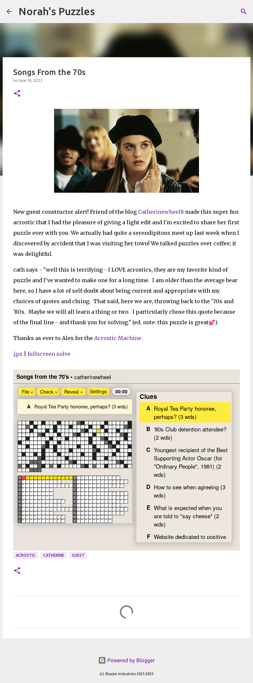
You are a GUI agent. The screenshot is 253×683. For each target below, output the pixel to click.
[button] (17, 93)
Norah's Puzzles (56, 11)
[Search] (104, 11)
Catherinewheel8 (161, 211)
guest (78, 555)
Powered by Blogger (130, 660)
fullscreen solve (49, 354)
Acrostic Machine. (118, 338)
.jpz (17, 354)
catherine (53, 555)
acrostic (26, 555)
